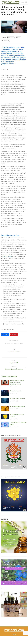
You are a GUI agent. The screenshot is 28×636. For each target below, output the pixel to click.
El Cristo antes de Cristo (17, 398)
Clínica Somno (7, 256)
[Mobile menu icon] (26, 2)
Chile (15, 343)
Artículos (4, 22)
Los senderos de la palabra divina (18, 423)
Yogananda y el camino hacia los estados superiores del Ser (17, 382)
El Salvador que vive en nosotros (17, 415)
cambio (12, 343)
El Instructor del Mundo (17, 406)
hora (18, 343)
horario (21, 343)
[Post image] (5, 382)
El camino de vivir (15, 391)
